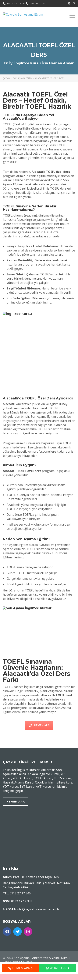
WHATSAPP (58, 968)
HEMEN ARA (41, 725)
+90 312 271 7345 (16, 3)
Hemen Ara (15, 801)
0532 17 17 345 (37, 3)
